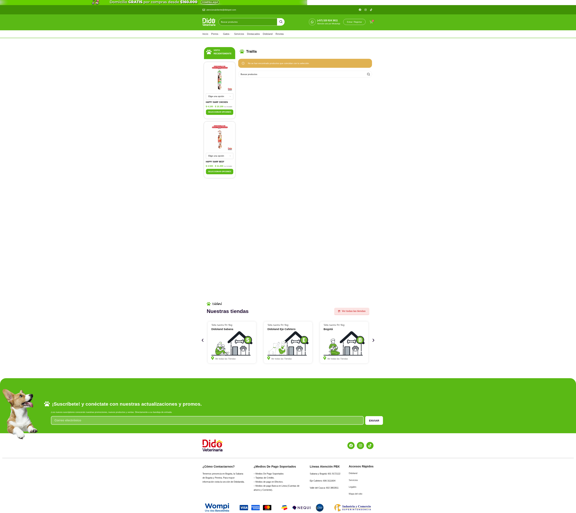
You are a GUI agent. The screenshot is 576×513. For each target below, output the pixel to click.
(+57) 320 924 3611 (327, 20)
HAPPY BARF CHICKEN (217, 102)
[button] (203, 340)
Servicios (353, 480)
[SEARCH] (281, 22)
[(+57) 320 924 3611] (312, 22)
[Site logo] (209, 22)
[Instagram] (360, 445)
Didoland (353, 473)
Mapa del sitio (355, 493)
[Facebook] (351, 445)
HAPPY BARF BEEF (215, 162)
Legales (352, 487)
